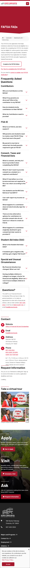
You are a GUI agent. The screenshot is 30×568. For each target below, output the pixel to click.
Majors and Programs (8, 534)
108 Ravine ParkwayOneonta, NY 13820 (12, 522)
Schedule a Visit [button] (10, 474)
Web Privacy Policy (7, 560)
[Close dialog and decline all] (29, 548)
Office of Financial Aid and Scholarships (17, 326)
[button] (13, 415)
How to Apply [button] (8, 449)
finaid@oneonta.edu (11, 307)
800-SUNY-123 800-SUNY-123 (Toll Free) (12, 353)
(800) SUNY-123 (18, 305)
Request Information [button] (12, 497)
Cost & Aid (9, 37)
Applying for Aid (18, 37)
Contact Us (5, 538)
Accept (8, 564)
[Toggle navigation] (27, 3)
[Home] (3, 37)
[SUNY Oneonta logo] (9, 3)
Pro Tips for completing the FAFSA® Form (13, 69)
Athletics (4, 546)
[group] (15, 415)
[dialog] (15, 557)
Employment (5, 542)
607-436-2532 (10, 350)
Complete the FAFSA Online (11, 64)
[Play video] (15, 399)
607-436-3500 (11, 527)
